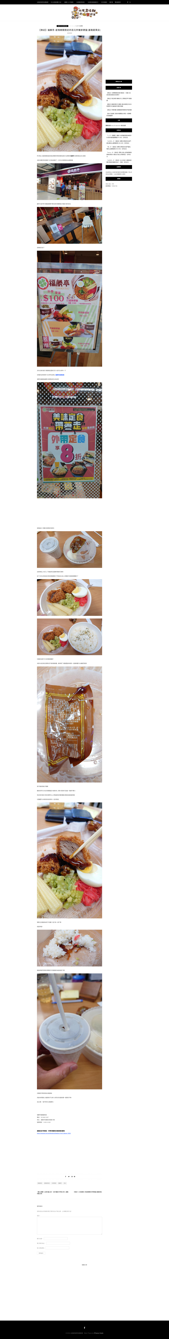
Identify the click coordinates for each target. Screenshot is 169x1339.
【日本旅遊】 (104, 2)
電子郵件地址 (41, 1243)
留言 (38, 1215)
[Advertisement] (69, 513)
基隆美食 (40, 1183)
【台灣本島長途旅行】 (93, 2)
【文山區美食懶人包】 (56, 2)
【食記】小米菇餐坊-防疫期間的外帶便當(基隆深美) (87, 1192)
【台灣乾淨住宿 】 (80, 2)
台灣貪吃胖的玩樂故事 (42, 2)
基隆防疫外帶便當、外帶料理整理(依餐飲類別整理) (51, 1131)
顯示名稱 (40, 1238)
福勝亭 (60, 1183)
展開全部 (108, 125)
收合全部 (123, 125)
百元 (65, 1183)
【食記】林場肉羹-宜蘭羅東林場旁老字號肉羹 (119, 110)
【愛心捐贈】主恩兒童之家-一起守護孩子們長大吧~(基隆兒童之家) (52, 1192)
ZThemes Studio (98, 1333)
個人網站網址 (40, 1248)
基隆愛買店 (47, 1183)
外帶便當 (54, 1183)
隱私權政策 (118, 2)
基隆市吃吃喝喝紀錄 (62, 26)
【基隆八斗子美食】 (69, 2)
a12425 (110, 141)
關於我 (111, 2)
